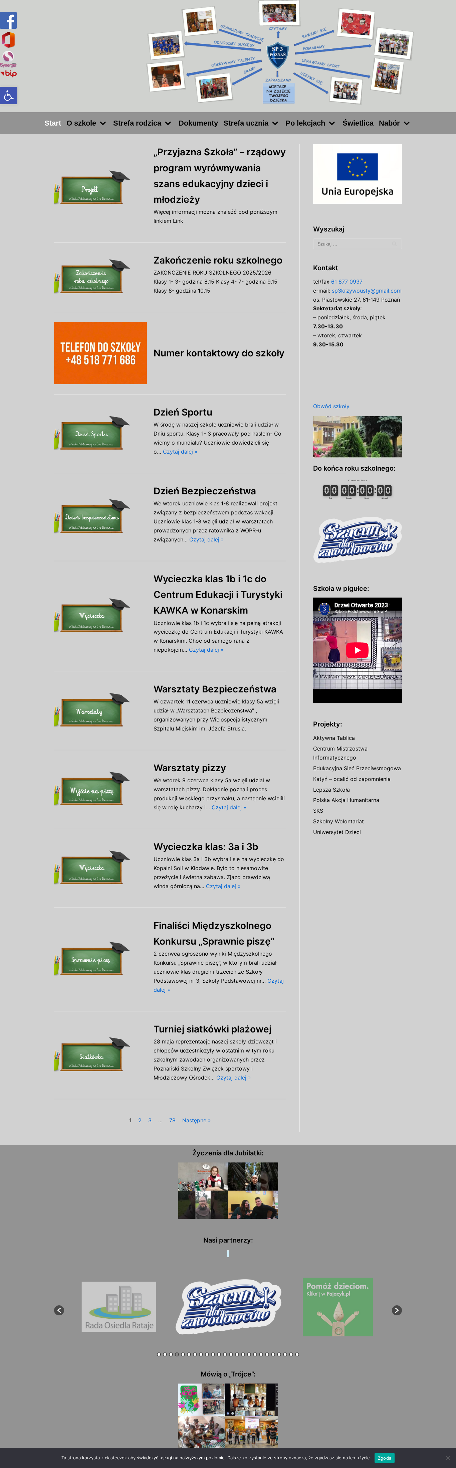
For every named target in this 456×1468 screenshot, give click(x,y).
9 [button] (207, 1354)
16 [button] (249, 1354)
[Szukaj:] (357, 243)
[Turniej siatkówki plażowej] (100, 1055)
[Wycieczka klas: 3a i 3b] (100, 868)
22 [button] (285, 1354)
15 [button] (243, 1354)
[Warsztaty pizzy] (100, 789)
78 (172, 1120)
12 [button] (225, 1354)
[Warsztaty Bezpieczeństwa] (100, 710)
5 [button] (183, 1354)
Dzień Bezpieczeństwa (205, 491)
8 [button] (201, 1354)
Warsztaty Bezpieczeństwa (215, 689)
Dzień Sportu (183, 412)
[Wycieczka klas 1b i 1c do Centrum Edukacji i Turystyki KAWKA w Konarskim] (100, 616)
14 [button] (237, 1354)
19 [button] (267, 1354)
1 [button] (159, 1354)
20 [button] (273, 1354)
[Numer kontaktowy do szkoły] (100, 353)
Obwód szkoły (331, 406)
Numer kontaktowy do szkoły (219, 353)
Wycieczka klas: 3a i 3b (206, 846)
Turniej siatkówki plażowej (212, 1029)
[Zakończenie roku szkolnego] (100, 277)
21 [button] (279, 1354)
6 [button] (189, 1354)
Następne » (196, 1120)
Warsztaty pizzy (190, 768)
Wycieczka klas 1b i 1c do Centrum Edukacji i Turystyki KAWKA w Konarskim (218, 594)
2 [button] (165, 1354)
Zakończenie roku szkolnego (218, 260)
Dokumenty (198, 123)
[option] (119, 1307)
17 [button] (255, 1354)
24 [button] (297, 1354)
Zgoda (384, 1458)
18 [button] (261, 1354)
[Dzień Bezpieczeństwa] (100, 517)
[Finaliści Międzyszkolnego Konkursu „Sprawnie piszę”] (100, 959)
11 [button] (219, 1354)
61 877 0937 (347, 281)
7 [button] (195, 1354)
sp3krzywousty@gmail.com (367, 290)
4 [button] (177, 1354)
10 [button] (213, 1354)
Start (52, 123)
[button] (8, 95)
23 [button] (291, 1354)
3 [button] (171, 1354)
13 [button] (231, 1354)
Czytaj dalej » (180, 451)
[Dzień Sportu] (100, 434)
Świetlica (358, 123)
